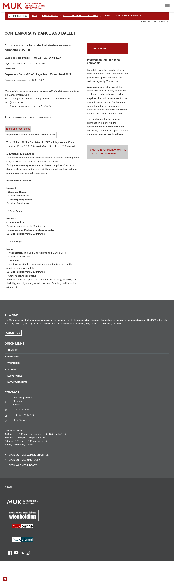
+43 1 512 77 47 (21, 409)
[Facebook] (8, 545)
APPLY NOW (99, 48)
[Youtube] (15, 545)
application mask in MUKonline (103, 126)
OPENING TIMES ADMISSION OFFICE (29, 455)
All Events (160, 21)
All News (144, 21)
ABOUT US (13, 332)
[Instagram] (27, 545)
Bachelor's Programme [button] (18, 128)
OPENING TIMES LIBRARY (23, 465)
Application (50, 15)
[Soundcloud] (21, 545)
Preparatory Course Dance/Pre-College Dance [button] (31, 134)
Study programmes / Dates (80, 15)
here (120, 134)
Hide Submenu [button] (20, 16)
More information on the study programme (109, 151)
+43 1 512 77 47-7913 (23, 415)
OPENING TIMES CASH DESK (24, 460)
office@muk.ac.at (22, 420)
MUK (34, 15)
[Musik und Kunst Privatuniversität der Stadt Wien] (29, 4)
